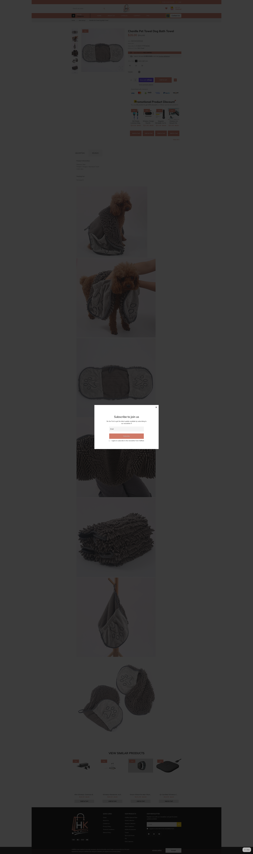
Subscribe (126, 436)
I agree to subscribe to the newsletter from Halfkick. (127, 441)
